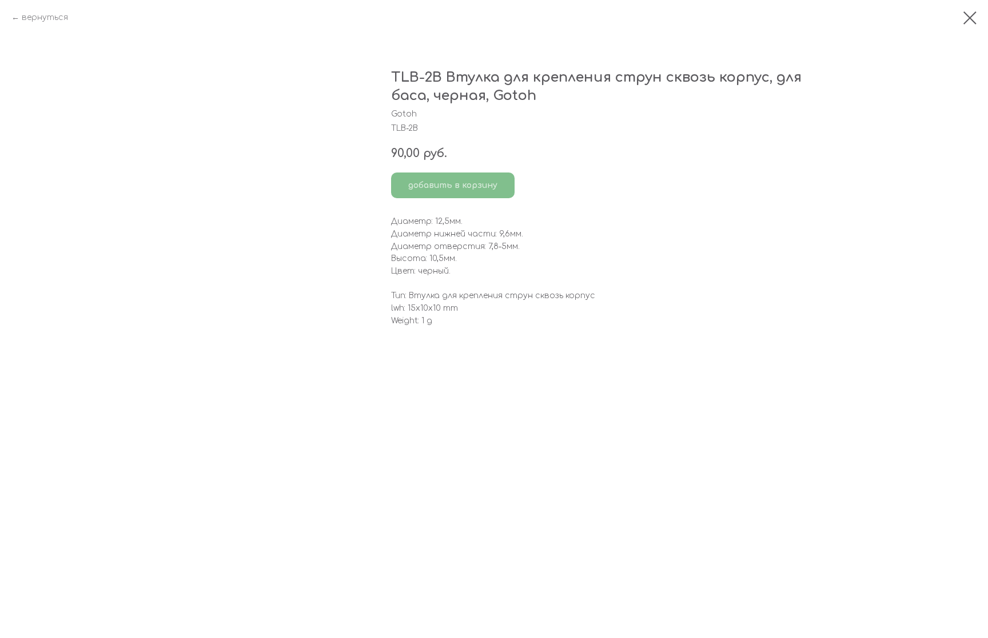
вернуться (45, 17)
